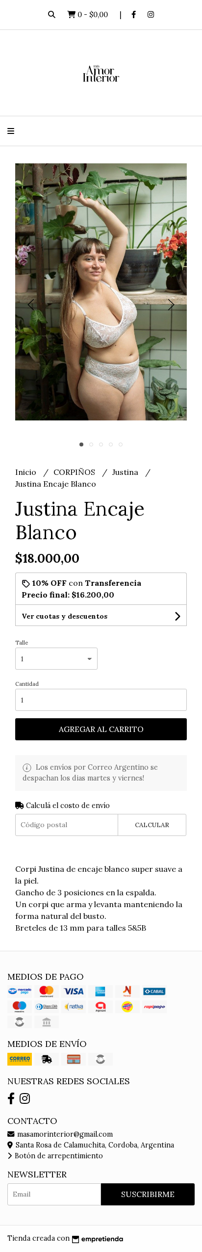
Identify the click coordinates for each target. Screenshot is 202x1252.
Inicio (26, 472)
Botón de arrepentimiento (58, 1155)
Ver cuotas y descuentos (64, 616)
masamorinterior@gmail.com (64, 1134)
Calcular (152, 825)
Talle (21, 642)
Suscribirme (148, 1194)
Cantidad (27, 683)
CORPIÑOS (75, 472)
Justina (126, 472)
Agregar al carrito (101, 729)
